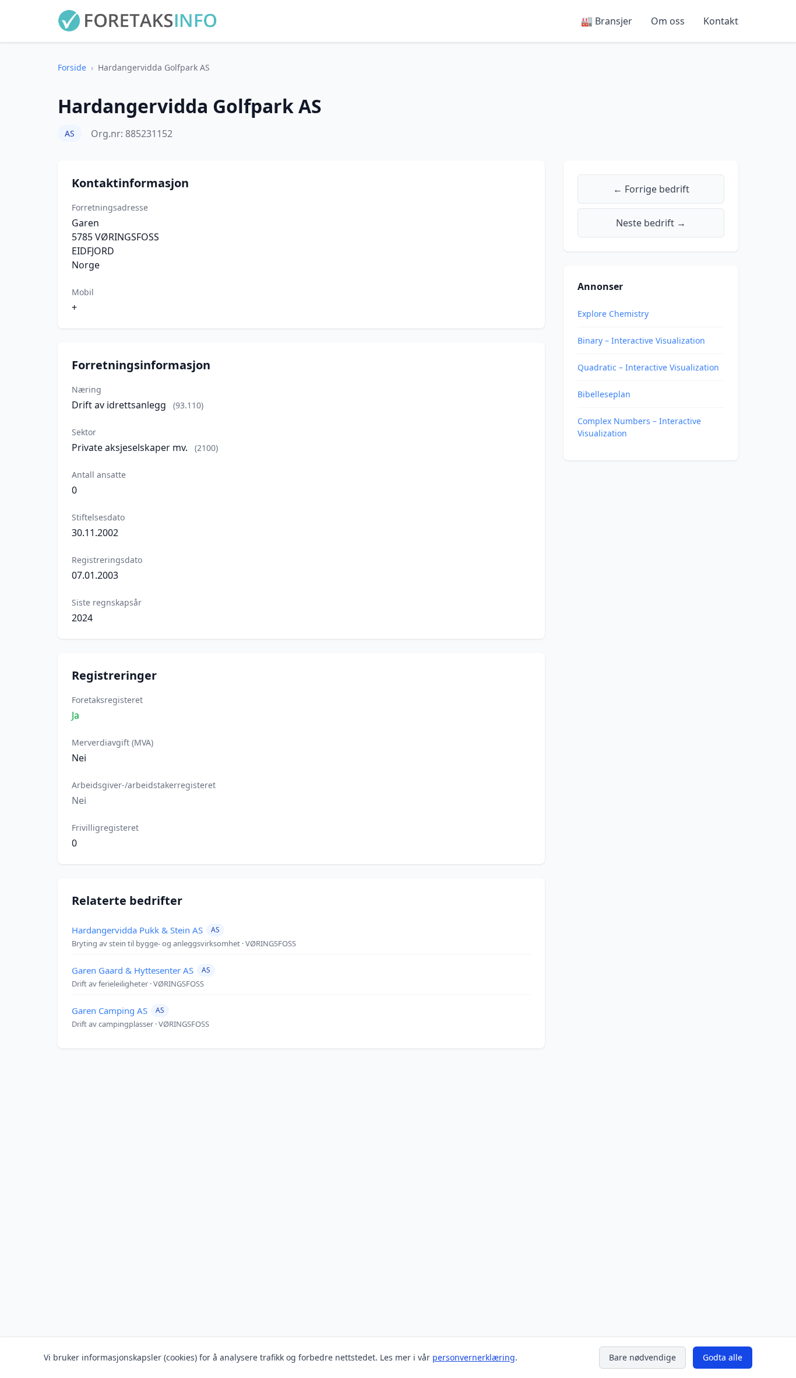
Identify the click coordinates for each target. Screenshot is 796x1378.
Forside (72, 67)
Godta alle (722, 1357)
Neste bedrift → (651, 222)
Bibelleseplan (604, 394)
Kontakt (720, 21)
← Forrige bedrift (651, 189)
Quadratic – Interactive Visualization (648, 367)
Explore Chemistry (613, 313)
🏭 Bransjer (606, 21)
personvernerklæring (473, 1357)
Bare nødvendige (642, 1357)
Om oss (668, 21)
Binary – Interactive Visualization (641, 340)
